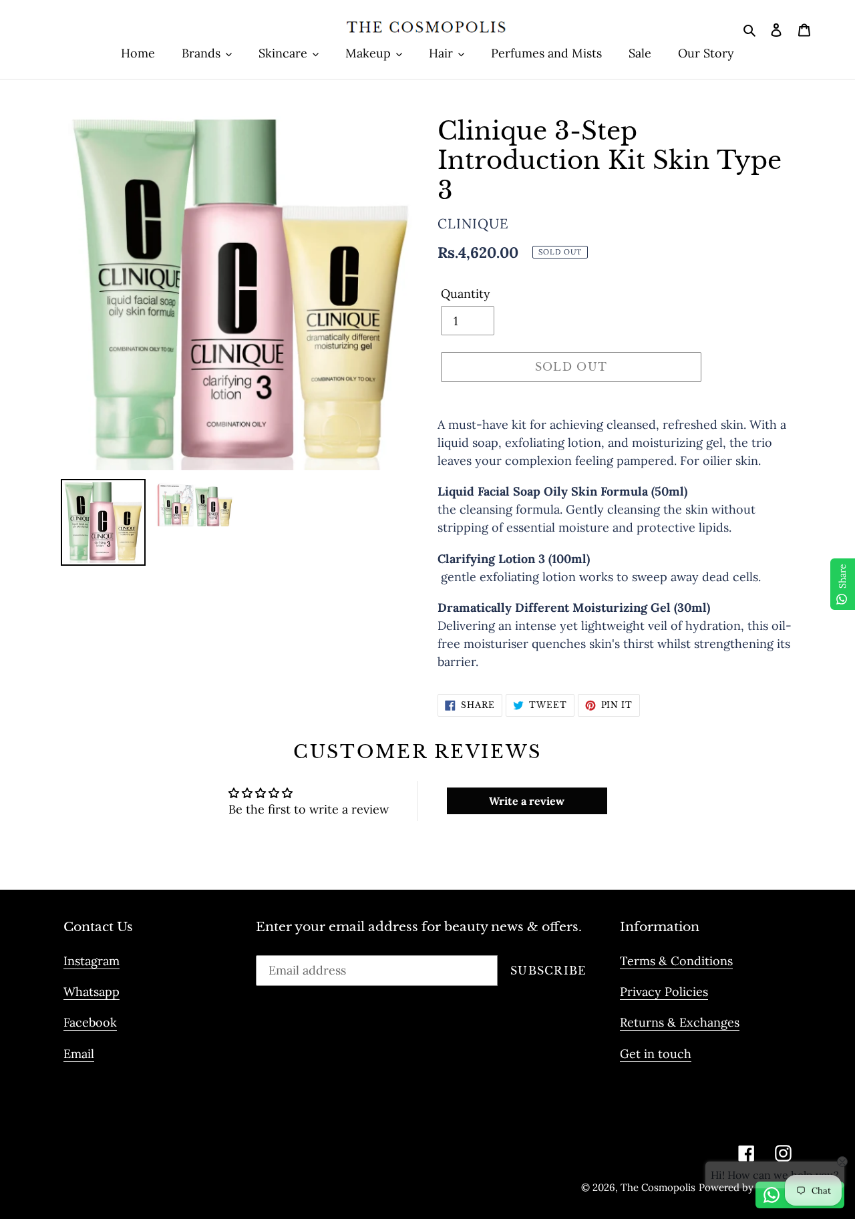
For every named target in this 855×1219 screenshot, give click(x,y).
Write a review (526, 801)
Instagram (91, 961)
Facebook (90, 1022)
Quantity (465, 293)
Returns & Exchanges (679, 1022)
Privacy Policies (664, 991)
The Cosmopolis (658, 1187)
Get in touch (655, 1053)
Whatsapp (91, 991)
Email (78, 1053)
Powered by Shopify (745, 1187)
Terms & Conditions (676, 961)
